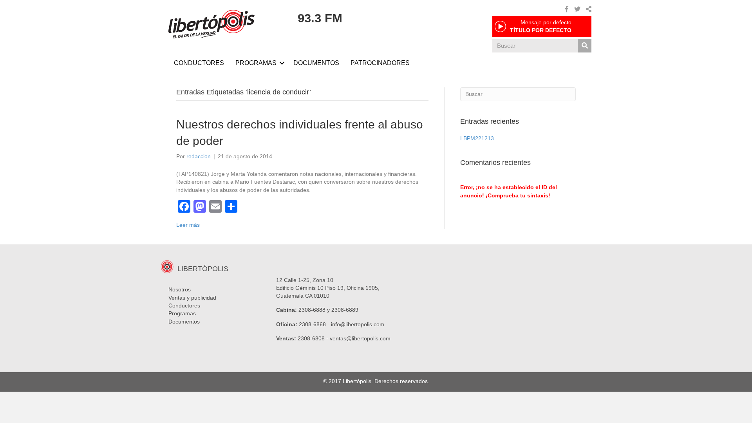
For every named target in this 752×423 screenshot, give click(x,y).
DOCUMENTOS (316, 63)
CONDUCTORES (199, 63)
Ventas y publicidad (192, 298)
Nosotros (179, 289)
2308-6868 (312, 324)
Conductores (184, 305)
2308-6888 (311, 310)
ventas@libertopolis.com (360, 338)
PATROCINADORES (380, 63)
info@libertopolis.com (357, 324)
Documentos (184, 321)
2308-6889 (344, 310)
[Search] (584, 45)
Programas (182, 313)
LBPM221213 (477, 138)
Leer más (188, 225)
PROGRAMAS (256, 63)
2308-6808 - (314, 338)
